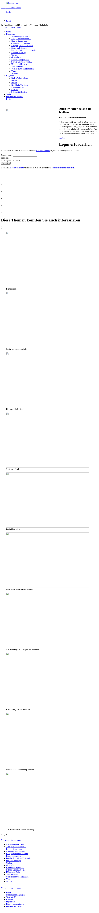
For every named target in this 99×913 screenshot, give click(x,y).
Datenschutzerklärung (15, 904)
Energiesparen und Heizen (22, 46)
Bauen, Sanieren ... (19, 41)
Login (8, 21)
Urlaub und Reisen (19, 64)
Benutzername (7, 155)
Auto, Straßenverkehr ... (21, 39)
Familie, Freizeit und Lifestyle (23, 50)
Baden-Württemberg (19, 78)
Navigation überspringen (11, 7)
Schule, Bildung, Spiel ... (21, 62)
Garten (14, 55)
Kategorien (10, 34)
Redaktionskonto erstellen (63, 168)
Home (8, 32)
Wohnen (14, 73)
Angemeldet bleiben (12, 161)
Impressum (10, 902)
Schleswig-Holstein (19, 92)
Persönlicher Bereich (14, 96)
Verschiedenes (17, 66)
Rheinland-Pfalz (17, 87)
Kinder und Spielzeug (20, 59)
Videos (14, 71)
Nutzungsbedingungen (15, 895)
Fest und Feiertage (18, 52)
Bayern (14, 80)
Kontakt (9, 899)
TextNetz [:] (11, 897)
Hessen (14, 83)
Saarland (14, 90)
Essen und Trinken (19, 48)
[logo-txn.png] (12, 3)
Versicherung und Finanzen (22, 69)
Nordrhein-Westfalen (19, 85)
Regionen (10, 76)
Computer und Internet (20, 43)
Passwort (4, 158)
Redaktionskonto (43, 151)
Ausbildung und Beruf (20, 36)
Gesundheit (16, 57)
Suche (8, 12)
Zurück (62, 138)
